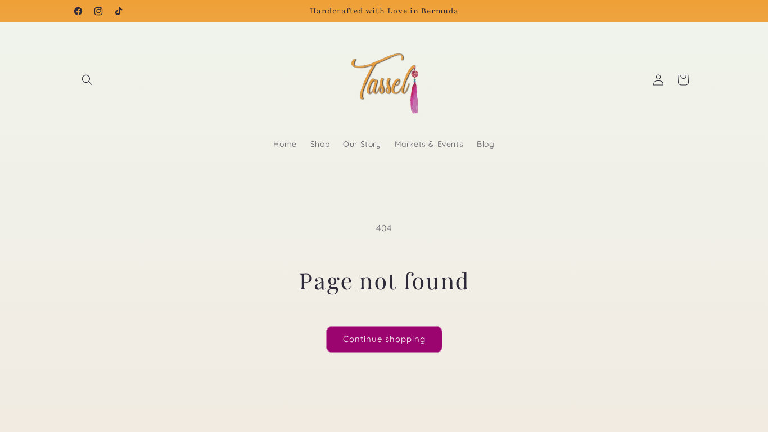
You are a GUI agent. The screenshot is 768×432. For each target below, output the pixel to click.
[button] (87, 80)
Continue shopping (384, 339)
